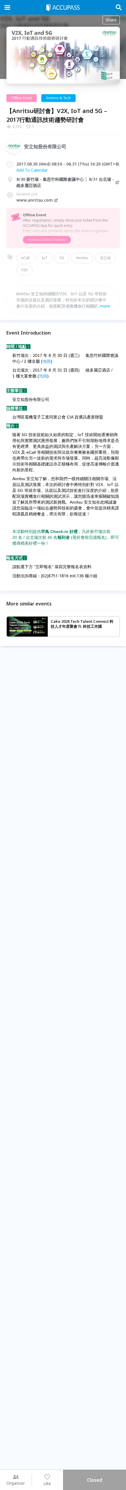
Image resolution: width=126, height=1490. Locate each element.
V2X (24, 269)
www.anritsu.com (34, 200)
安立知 (105, 257)
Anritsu (82, 257)
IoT (44, 257)
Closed (94, 1480)
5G (61, 257)
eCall (25, 257)
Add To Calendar (32, 170)
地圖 (46, 361)
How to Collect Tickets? (47, 239)
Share (111, 20)
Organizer (15, 1483)
